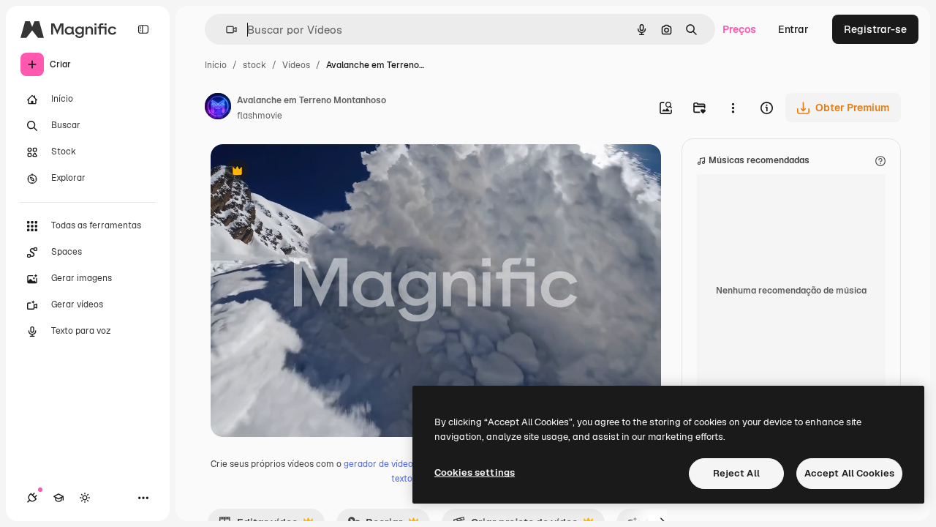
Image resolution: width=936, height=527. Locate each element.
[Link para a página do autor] (218, 108)
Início (216, 65)
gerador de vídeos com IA (396, 464)
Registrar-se (875, 29)
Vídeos (296, 65)
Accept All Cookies (849, 473)
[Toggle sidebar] (143, 29)
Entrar (793, 29)
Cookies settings (474, 472)
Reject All (736, 473)
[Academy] (58, 497)
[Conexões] (32, 497)
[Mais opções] (732, 107)
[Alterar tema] (85, 497)
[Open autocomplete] (225, 29)
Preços (739, 29)
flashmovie (259, 116)
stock (254, 65)
